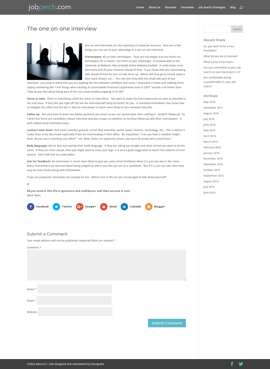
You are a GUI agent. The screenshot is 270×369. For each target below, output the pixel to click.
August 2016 (211, 113)
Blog (233, 7)
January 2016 (211, 153)
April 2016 (210, 136)
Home (140, 7)
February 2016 (212, 147)
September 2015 (214, 175)
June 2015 (210, 192)
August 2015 (211, 181)
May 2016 (209, 130)
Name (32, 289)
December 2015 (213, 158)
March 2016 (211, 141)
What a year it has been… (219, 62)
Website (32, 312)
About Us (154, 7)
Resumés (170, 7)
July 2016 (209, 119)
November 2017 (213, 107)
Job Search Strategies (212, 7)
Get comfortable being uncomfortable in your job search (220, 82)
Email (31, 300)
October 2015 (212, 170)
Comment (34, 247)
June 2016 (210, 124)
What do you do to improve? (221, 56)
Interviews (187, 7)
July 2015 (209, 187)
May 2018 (209, 102)
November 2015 (213, 164)
